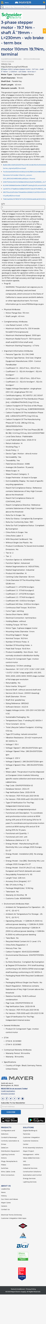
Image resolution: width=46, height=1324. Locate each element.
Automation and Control (32, 1175)
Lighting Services (29, 1182)
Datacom (26, 1165)
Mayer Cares (6, 1203)
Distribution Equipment (10, 1151)
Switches (4, 1168)
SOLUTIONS (28, 1128)
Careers (4, 1206)
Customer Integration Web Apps (13, 1218)
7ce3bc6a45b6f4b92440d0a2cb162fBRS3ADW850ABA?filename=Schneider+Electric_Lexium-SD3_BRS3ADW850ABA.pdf (24, 175)
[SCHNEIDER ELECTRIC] (11, 16)
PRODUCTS (6, 1128)
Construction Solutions (32, 1172)
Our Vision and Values (9, 1199)
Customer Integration (31, 1137)
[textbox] (23, 7)
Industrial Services (30, 1168)
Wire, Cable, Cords (8, 1172)
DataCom (4, 1148)
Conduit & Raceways (9, 1137)
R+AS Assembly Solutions (33, 1148)
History (4, 1196)
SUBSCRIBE (11, 1112)
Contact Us (5, 1209)
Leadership (5, 1189)
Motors (4, 1158)
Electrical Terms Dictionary (11, 1215)
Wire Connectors (7, 1175)
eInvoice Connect (8, 1094)
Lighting (4, 1154)
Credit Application (8, 1091)
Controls (11, 1154)
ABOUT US (6, 1186)
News (3, 1192)
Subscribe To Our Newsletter (13, 1103)
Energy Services (29, 1178)
